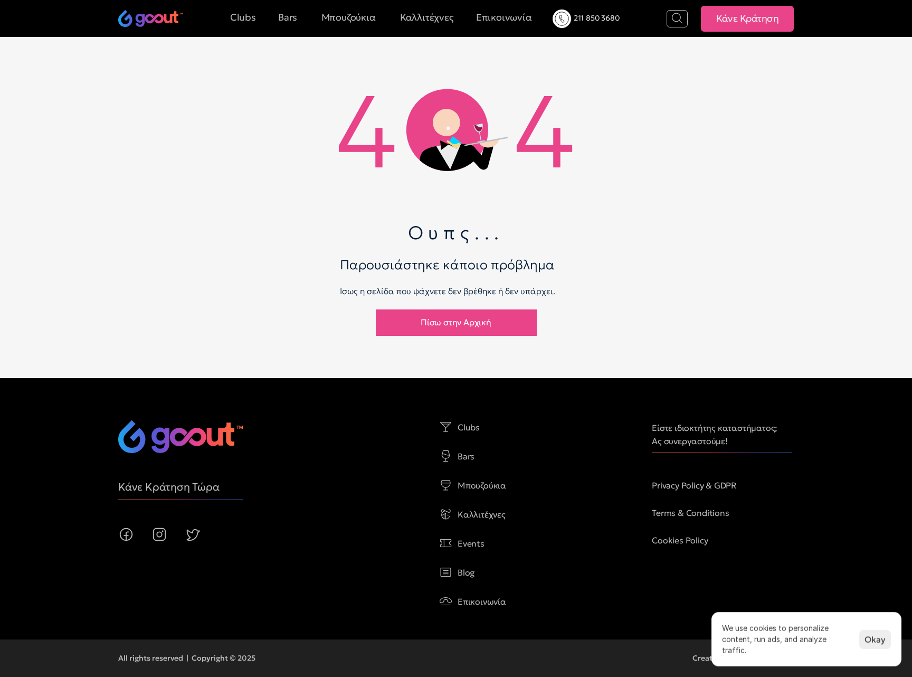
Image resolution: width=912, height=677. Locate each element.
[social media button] (126, 534)
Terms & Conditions (690, 512)
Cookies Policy (680, 540)
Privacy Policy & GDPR (694, 485)
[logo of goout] (150, 18)
